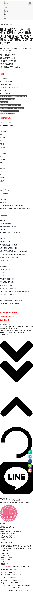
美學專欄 (3, 540)
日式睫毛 (9, 50)
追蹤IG (3, 561)
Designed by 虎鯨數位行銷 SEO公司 (16, 590)
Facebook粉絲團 (7, 557)
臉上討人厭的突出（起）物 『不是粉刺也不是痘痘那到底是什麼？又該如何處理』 (16, 328)
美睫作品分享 (5, 48)
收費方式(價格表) (6, 556)
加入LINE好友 (5, 559)
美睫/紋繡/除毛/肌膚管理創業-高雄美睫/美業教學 (15, 330)
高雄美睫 (24, 48)
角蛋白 (18, 48)
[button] (16, 361)
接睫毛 (13, 48)
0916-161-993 (10, 572)
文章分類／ (3, 25)
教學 (4, 50)
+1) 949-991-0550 (11, 583)
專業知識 (10, 25)
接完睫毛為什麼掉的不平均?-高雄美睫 (12, 332)
